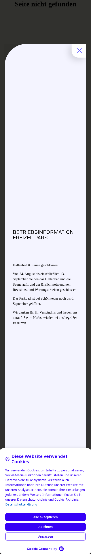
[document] (45, 277)
